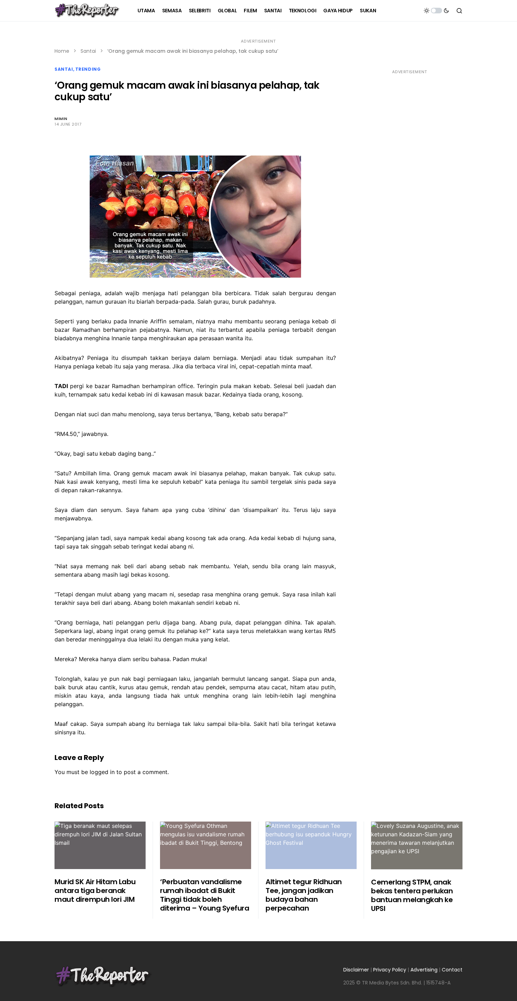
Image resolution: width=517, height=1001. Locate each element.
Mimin (61, 118)
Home (62, 51)
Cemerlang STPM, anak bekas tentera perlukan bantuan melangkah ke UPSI (412, 895)
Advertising (424, 969)
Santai (88, 51)
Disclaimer (356, 969)
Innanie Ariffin (147, 321)
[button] (436, 10)
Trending (88, 69)
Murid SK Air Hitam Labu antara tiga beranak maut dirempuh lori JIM (95, 890)
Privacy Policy (389, 969)
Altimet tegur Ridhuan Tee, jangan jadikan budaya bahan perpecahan (304, 895)
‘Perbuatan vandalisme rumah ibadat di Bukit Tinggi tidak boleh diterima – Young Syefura (204, 895)
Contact (452, 969)
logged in (102, 771)
